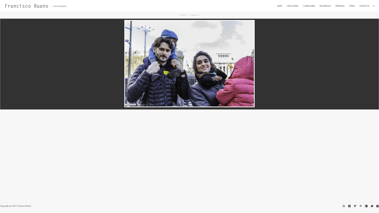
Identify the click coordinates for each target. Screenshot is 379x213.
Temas (352, 6)
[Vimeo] (355, 206)
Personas (340, 6)
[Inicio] (26, 6)
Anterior (184, 15)
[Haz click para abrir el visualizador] (189, 106)
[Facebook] (366, 206)
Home (279, 6)
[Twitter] (371, 206)
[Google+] (349, 206)
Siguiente (194, 15)
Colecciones (293, 6)
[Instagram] (377, 206)
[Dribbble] (343, 206)
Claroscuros (309, 6)
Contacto (364, 6)
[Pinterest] (360, 206)
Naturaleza (325, 6)
